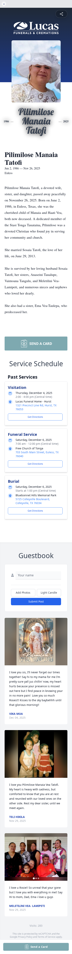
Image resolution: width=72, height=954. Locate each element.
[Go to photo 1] (34, 878)
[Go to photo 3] (38, 878)
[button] (36, 641)
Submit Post (36, 601)
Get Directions (35, 417)
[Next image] (63, 857)
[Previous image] (8, 857)
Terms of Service (46, 936)
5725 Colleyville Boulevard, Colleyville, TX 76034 (33, 501)
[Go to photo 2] (36, 878)
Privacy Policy (25, 936)
